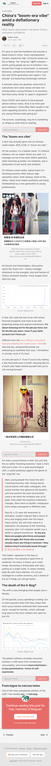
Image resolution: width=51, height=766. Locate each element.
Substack (13, 761)
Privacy (22, 748)
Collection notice (40, 748)
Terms (29, 748)
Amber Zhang (13, 37)
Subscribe (37, 3)
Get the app (38, 754)
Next (43, 735)
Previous (9, 735)
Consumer (7, 11)
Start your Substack (19, 754)
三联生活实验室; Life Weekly (19, 549)
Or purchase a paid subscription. (25, 723)
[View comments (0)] (14, 45)
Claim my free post (25, 716)
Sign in (46, 3)
